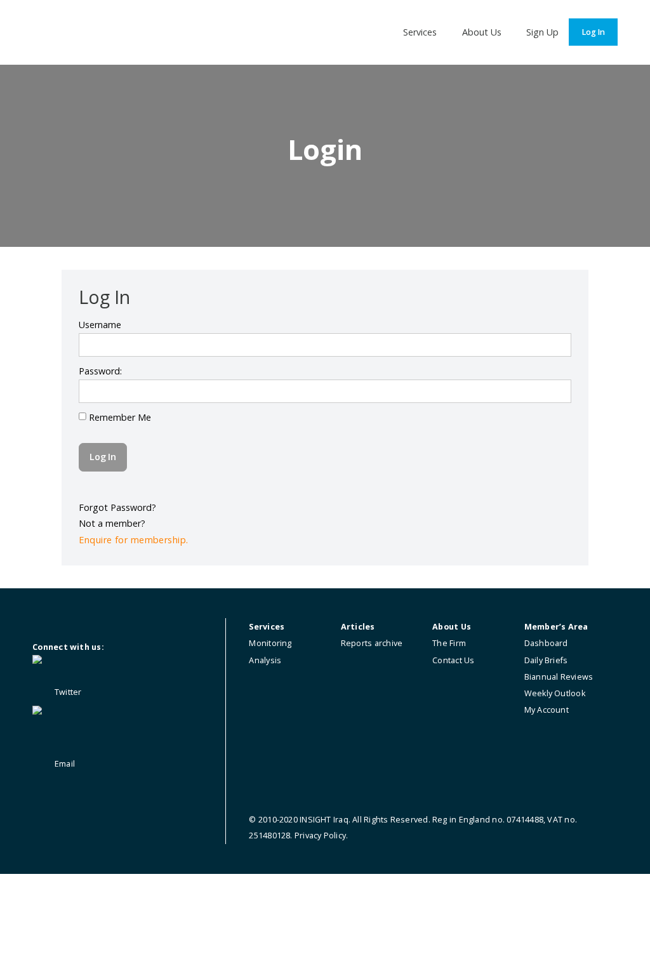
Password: (100, 371)
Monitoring (270, 643)
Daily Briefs (546, 660)
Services (420, 32)
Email (64, 763)
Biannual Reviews (559, 676)
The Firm (449, 643)
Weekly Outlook (554, 693)
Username (100, 325)
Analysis (265, 660)
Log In (593, 32)
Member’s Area (556, 626)
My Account (546, 709)
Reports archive (371, 643)
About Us (481, 32)
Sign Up (542, 32)
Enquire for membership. (133, 540)
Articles (358, 626)
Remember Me (118, 417)
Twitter (67, 692)
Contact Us (453, 660)
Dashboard (546, 643)
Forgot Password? (117, 507)
